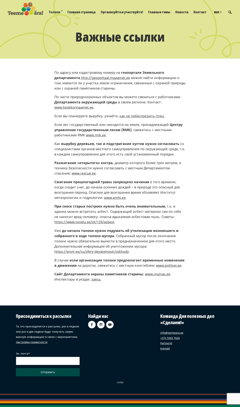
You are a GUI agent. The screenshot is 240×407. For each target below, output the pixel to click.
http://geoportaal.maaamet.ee (105, 77)
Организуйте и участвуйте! (122, 12)
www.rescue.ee (84, 173)
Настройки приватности (31, 342)
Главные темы (159, 12)
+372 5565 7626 (170, 338)
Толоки (54, 12)
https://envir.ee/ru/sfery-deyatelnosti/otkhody (91, 251)
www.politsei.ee (168, 265)
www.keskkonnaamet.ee (73, 107)
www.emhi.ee (115, 197)
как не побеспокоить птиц (141, 116)
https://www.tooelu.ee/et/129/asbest (84, 222)
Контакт (200, 12)
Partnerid (166, 343)
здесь (96, 279)
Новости (181, 12)
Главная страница (82, 12)
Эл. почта (22, 353)
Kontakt (165, 348)
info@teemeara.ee (171, 333)
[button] (217, 12)
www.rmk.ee (96, 135)
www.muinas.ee (157, 274)
